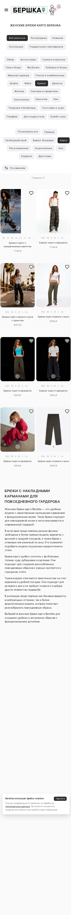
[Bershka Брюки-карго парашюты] (53, 211)
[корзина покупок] (52, 13)
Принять (60, 798)
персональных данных (17, 806)
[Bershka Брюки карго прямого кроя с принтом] (17, 285)
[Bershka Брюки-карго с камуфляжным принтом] (17, 211)
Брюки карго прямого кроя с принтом (17, 318)
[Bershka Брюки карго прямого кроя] (53, 285)
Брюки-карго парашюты (53, 242)
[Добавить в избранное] (31, 193)
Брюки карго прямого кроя (53, 316)
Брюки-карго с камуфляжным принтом (18, 244)
